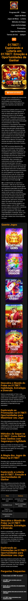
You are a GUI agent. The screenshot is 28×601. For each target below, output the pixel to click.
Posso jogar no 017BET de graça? (13, 575)
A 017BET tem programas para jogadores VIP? (12, 598)
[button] (14, 575)
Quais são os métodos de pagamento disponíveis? (14, 586)
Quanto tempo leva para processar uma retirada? (14, 592)
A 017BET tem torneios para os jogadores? (12, 580)
